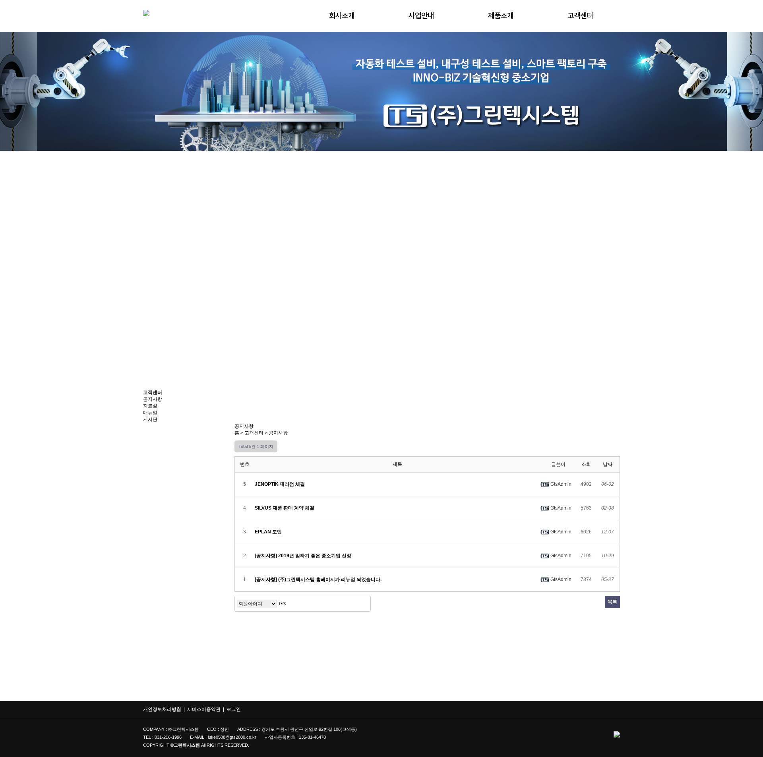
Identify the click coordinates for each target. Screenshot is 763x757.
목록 (612, 601)
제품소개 (500, 16)
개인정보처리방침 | (165, 709)
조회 (586, 464)
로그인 (234, 709)
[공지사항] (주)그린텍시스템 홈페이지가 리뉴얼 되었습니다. (319, 579)
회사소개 (341, 16)
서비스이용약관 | (207, 709)
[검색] (362, 603)
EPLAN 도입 (269, 532)
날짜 (607, 464)
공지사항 (278, 433)
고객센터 (580, 16)
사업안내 (421, 16)
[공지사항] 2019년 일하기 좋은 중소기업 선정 (303, 555)
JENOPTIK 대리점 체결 (280, 484)
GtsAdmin (560, 484)
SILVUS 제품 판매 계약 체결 (285, 508)
